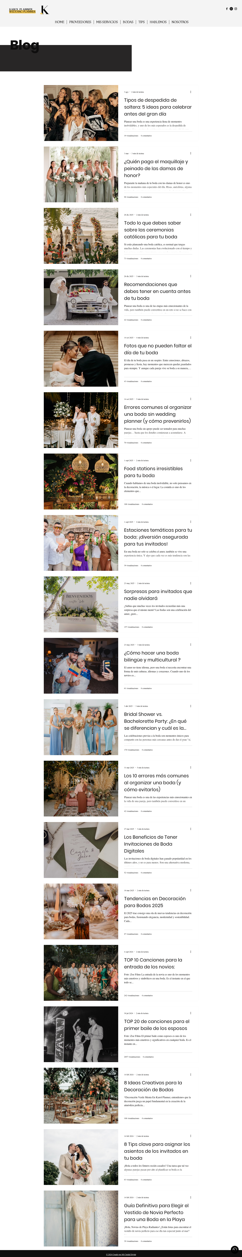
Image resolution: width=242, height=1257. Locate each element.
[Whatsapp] (231, 8)
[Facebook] (227, 8)
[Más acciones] (192, 92)
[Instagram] (235, 8)
